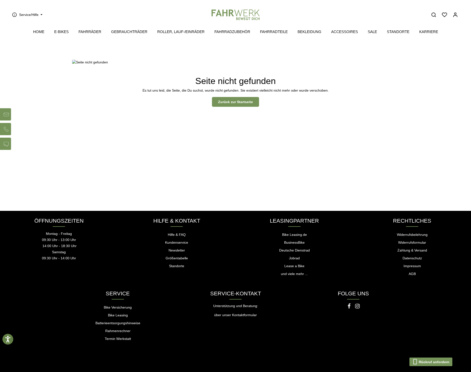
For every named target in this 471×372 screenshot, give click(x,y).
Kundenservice (176, 242)
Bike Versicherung (118, 307)
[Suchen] (434, 15)
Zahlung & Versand (412, 250)
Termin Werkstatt (118, 339)
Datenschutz (412, 258)
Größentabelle (177, 258)
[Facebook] (349, 308)
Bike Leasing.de (294, 235)
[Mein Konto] (455, 15)
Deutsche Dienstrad (294, 250)
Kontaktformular (244, 315)
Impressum (412, 266)
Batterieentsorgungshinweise (117, 323)
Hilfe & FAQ (177, 235)
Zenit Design (111, 365)
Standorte (176, 266)
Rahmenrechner (118, 331)
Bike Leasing (118, 315)
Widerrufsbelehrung (412, 235)
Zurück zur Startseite (235, 102)
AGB (412, 274)
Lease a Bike (294, 266)
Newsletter (177, 250)
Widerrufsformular (412, 242)
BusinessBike (294, 242)
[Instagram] (357, 308)
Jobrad (294, 258)
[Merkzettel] (444, 15)
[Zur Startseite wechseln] (235, 14)
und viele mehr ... (294, 274)
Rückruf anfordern (433, 362)
